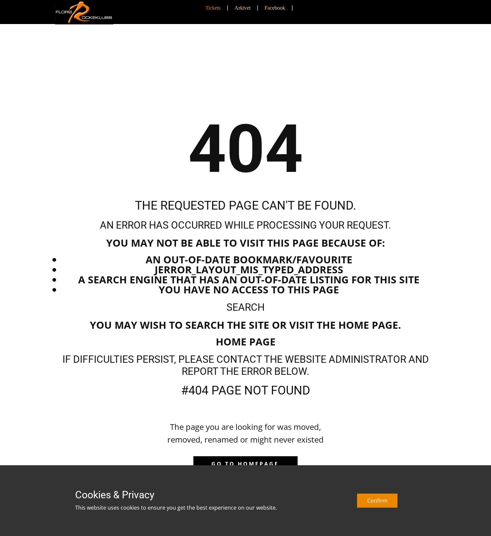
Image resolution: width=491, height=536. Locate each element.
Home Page (246, 341)
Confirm (377, 500)
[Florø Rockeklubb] (84, 12)
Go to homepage (245, 464)
